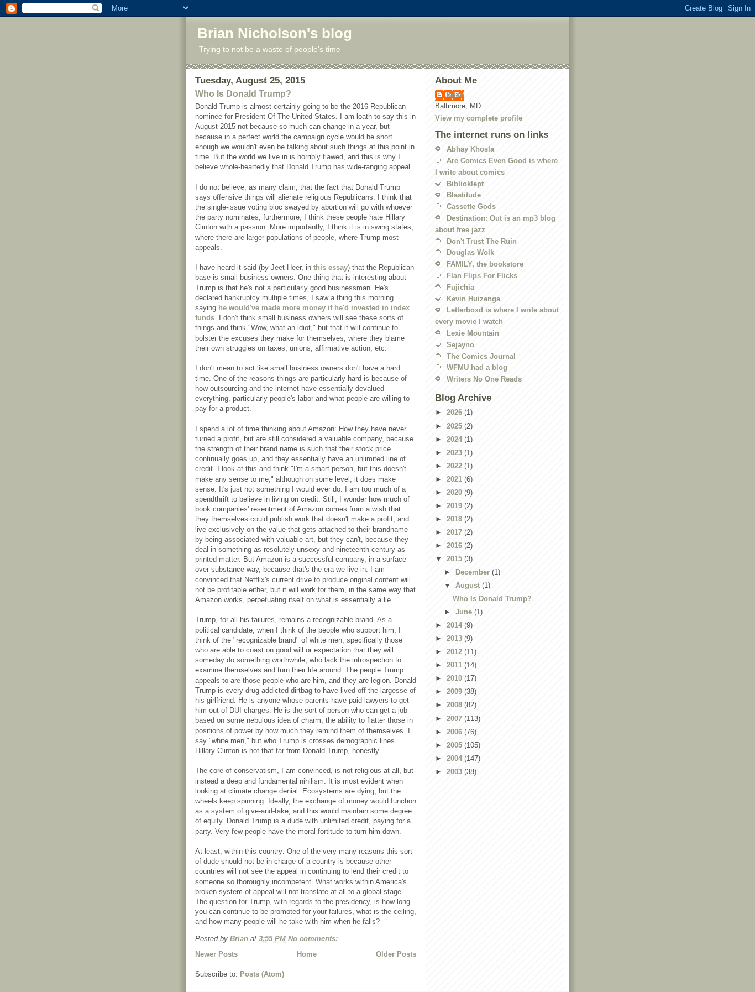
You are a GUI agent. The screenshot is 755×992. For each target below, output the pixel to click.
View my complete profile (478, 118)
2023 (455, 452)
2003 (455, 772)
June (464, 612)
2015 (455, 559)
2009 (455, 691)
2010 (455, 678)
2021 (455, 479)
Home (307, 954)
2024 (455, 439)
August (468, 585)
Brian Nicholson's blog (274, 33)
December (473, 572)
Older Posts (396, 954)
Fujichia (460, 287)
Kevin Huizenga (473, 299)
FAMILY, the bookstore (485, 264)
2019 (455, 506)
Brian (455, 95)
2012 (455, 652)
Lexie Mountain (473, 333)
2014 (455, 625)
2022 (455, 466)
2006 (455, 732)
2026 (455, 412)
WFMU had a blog (477, 367)
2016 (455, 545)
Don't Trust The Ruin (482, 241)
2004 (455, 758)
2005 (455, 745)
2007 (455, 718)
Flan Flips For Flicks (482, 276)
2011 (455, 665)
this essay (330, 267)
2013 (455, 638)
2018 (455, 519)
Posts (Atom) (262, 974)
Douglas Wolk (470, 252)
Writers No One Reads (484, 379)
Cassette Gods (471, 206)
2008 (455, 705)
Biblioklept (465, 184)
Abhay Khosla (470, 149)
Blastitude (464, 195)
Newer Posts (216, 954)
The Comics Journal (481, 356)
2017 (455, 532)
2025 (455, 426)
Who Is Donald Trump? (243, 93)
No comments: (314, 938)
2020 (455, 492)
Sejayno (460, 345)
